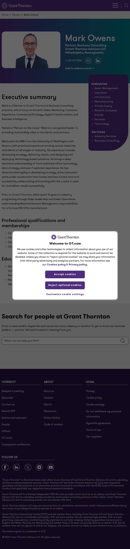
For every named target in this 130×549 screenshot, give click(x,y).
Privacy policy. (78, 264)
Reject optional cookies (64, 285)
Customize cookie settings (65, 294)
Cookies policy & (57, 264)
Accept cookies (65, 274)
